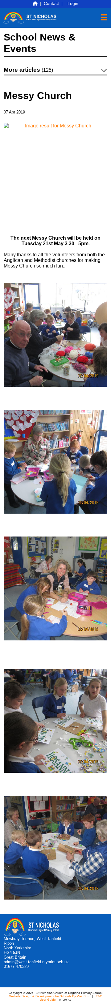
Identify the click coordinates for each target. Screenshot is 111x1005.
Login (73, 3)
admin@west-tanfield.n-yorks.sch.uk (36, 962)
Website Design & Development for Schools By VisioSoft (49, 996)
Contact (51, 3)
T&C (99, 996)
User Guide (48, 999)
